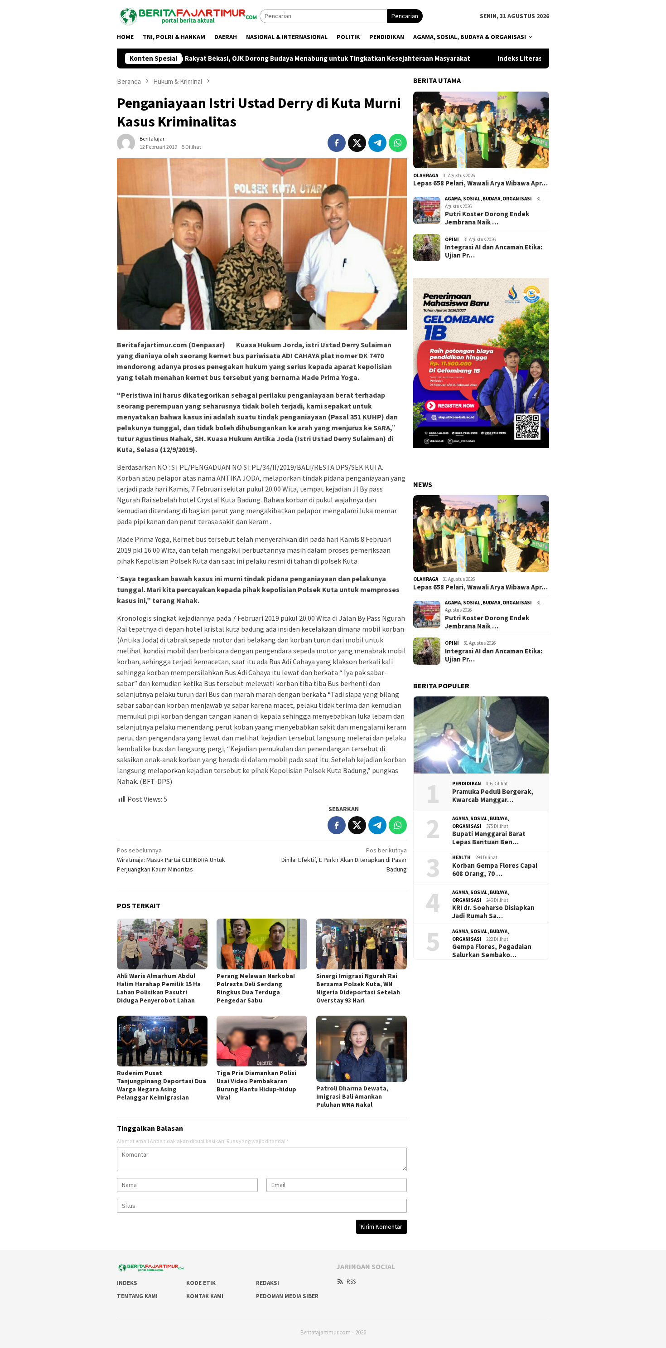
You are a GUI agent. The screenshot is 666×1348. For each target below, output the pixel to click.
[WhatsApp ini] (398, 143)
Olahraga (425, 175)
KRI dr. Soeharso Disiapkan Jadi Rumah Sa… (493, 912)
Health (461, 857)
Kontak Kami (204, 1296)
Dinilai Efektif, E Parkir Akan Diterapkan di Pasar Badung (344, 859)
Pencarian (404, 16)
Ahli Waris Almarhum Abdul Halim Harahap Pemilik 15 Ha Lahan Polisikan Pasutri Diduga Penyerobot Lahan (159, 988)
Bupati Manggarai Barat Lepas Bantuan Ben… (489, 838)
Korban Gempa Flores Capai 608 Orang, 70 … (494, 869)
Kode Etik (201, 1283)
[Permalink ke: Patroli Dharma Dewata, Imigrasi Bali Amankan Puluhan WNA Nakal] (361, 1049)
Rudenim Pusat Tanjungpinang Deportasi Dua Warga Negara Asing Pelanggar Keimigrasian (161, 1085)
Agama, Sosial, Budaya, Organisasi (488, 198)
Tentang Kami (137, 1296)
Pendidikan (466, 783)
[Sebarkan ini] (337, 143)
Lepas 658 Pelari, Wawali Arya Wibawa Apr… (480, 183)
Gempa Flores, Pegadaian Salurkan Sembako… (491, 951)
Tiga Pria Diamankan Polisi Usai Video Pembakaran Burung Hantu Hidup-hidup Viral (256, 1085)
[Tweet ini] (357, 143)
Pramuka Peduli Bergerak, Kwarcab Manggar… (492, 795)
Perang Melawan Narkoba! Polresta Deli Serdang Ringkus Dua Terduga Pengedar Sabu (256, 988)
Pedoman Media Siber (287, 1296)
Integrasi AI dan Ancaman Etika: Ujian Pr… (493, 251)
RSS (351, 1281)
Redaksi (267, 1283)
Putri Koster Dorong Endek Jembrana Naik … (487, 218)
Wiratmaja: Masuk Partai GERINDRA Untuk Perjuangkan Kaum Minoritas (171, 859)
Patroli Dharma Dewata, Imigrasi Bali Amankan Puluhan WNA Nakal (352, 1096)
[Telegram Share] (377, 143)
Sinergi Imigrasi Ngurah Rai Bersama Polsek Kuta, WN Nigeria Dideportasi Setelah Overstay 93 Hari (358, 988)
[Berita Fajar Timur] (188, 15)
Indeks (127, 1283)
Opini (452, 239)
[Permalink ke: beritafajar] (126, 142)
